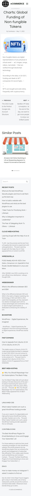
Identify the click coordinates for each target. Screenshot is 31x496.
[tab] (12, 170)
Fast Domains (8, 338)
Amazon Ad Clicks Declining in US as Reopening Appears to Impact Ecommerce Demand (15, 160)
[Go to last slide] (4, 153)
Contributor (11, 31)
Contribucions (8, 429)
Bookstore (7, 315)
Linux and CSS (8, 402)
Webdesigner (8, 282)
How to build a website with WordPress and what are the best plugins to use (14, 203)
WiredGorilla (8, 256)
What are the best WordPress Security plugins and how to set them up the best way (15, 194)
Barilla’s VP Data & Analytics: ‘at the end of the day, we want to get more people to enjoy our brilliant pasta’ (23, 110)
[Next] (27, 153)
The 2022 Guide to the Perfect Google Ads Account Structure (7, 107)
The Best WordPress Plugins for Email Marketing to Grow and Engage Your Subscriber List (15, 436)
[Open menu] (27, 3)
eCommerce (15, 8)
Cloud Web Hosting (10, 231)
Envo (4, 466)
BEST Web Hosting (9, 368)
